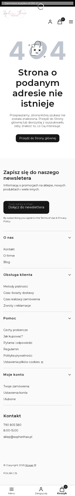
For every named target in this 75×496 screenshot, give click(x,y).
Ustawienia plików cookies (21, 362)
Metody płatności (15, 286)
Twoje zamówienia (16, 386)
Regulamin (11, 349)
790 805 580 (12, 425)
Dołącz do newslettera (26, 207)
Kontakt (9, 249)
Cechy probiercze (15, 330)
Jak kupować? (13, 336)
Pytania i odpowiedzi (17, 343)
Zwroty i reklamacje (17, 305)
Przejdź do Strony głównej (37, 138)
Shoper (29, 465)
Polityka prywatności (17, 355)
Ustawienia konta (15, 393)
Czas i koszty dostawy (18, 293)
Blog (6, 262)
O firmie (9, 255)
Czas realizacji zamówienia (21, 299)
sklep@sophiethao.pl (17, 437)
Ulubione (9, 399)
